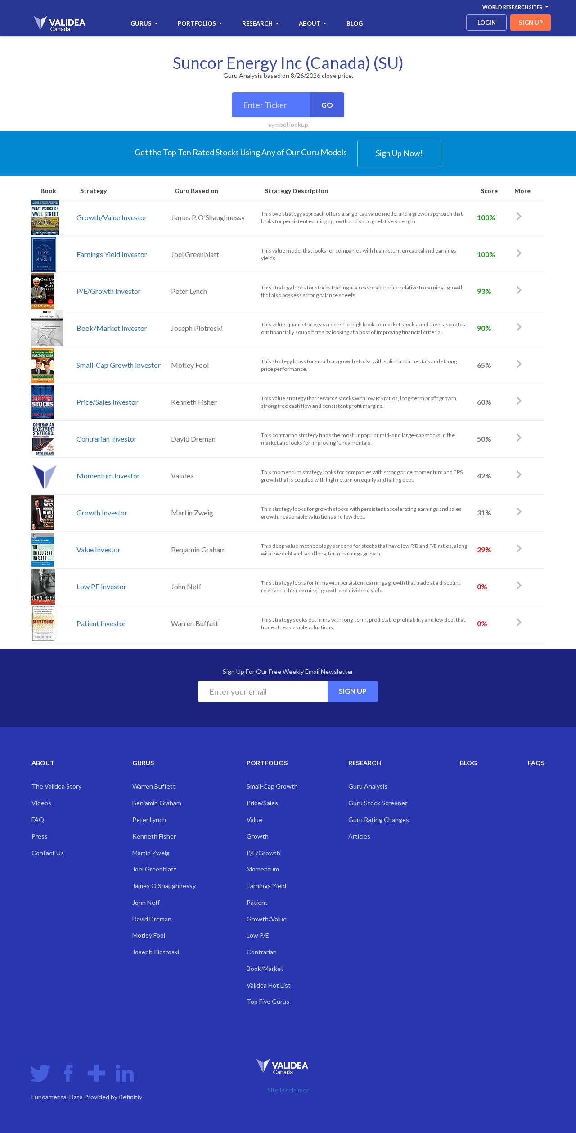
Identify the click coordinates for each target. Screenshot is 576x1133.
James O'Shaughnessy (164, 885)
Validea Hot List (269, 985)
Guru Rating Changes (378, 819)
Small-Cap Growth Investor (118, 365)
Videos (41, 803)
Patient (257, 902)
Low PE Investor (101, 586)
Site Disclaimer (288, 1090)
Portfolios (197, 23)
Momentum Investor (108, 475)
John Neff (146, 902)
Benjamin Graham (156, 803)
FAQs (536, 763)
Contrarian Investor (106, 438)
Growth (258, 836)
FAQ (38, 819)
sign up (531, 22)
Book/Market (265, 968)
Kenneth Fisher (154, 836)
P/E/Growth (263, 853)
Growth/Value (267, 919)
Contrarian (262, 952)
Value (254, 819)
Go (327, 104)
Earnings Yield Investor (111, 254)
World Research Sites (512, 7)
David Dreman (151, 919)
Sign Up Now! (399, 153)
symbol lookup (288, 124)
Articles (359, 836)
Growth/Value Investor (111, 217)
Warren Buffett (154, 786)
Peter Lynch (149, 819)
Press (40, 836)
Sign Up (353, 690)
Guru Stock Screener (377, 803)
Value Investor (98, 549)
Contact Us (48, 853)
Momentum (263, 869)
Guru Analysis (367, 786)
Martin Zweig (151, 853)
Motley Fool (148, 935)
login (486, 22)
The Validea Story (56, 786)
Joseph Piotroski (155, 952)
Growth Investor (101, 512)
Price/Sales (262, 803)
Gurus (141, 23)
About (309, 23)
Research (257, 23)
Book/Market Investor (111, 328)
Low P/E (258, 935)
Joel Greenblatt (154, 869)
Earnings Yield (266, 885)
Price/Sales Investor (107, 401)
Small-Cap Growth (272, 786)
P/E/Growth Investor (108, 291)
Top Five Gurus (268, 1001)
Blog (354, 23)
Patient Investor (101, 623)
